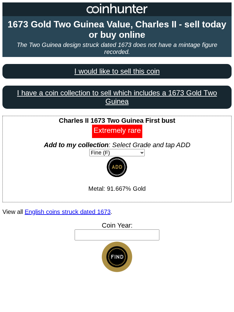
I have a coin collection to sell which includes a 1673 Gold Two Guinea (117, 97)
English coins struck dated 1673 (68, 211)
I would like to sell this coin (117, 71)
